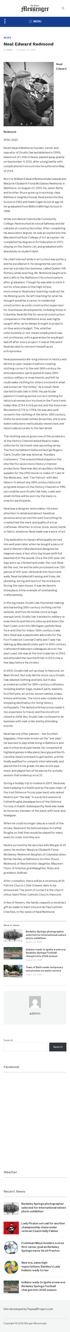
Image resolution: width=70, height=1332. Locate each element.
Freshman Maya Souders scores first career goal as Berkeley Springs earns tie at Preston (42, 1246)
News (7, 37)
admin (9, 50)
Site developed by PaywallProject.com (28, 1309)
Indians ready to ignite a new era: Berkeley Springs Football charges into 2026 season (46, 952)
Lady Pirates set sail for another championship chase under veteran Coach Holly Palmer (43, 1227)
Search (8, 1040)
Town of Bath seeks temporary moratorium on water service (44, 969)
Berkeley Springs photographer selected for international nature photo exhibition (46, 935)
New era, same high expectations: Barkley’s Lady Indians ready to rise (40, 1266)
